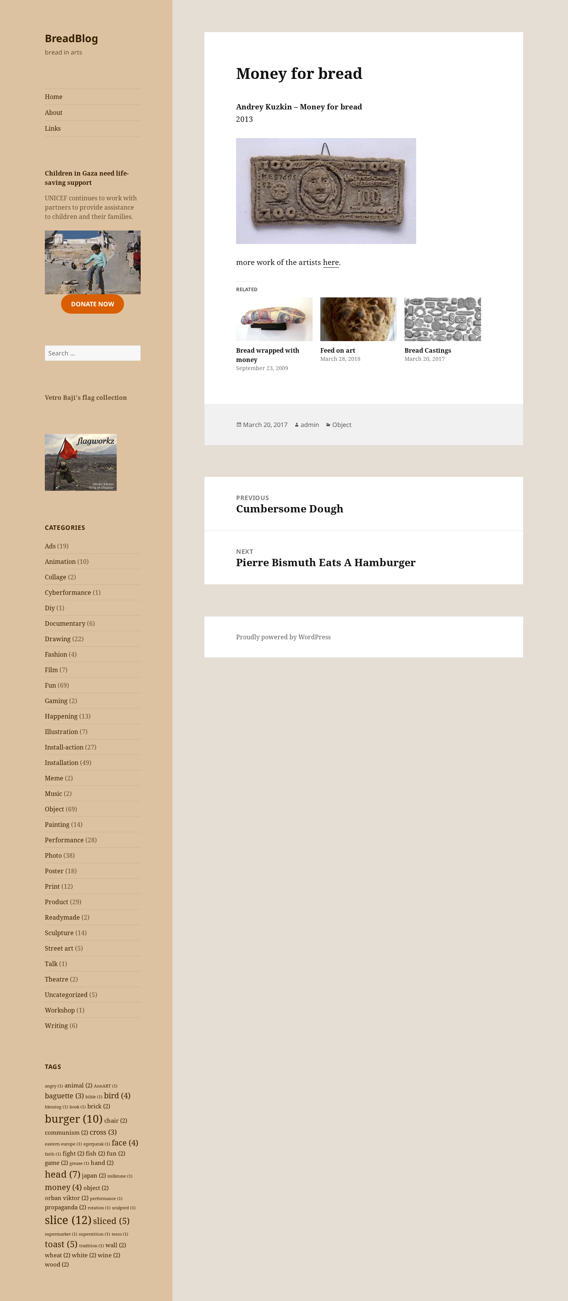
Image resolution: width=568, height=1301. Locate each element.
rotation (99, 1208)
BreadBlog (71, 38)
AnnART (105, 1086)
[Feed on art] (358, 319)
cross (103, 1132)
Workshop (60, 1010)
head (62, 1174)
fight (73, 1153)
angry (54, 1086)
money (63, 1187)
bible (93, 1097)
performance (106, 1198)
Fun (50, 685)
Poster (54, 871)
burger (74, 1118)
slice (68, 1220)
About (54, 112)
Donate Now (92, 304)
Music (53, 793)
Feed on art (337, 350)
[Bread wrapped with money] (274, 319)
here (331, 262)
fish (95, 1153)
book (78, 1107)
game (56, 1162)
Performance (64, 840)
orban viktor (66, 1198)
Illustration (61, 731)
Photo (53, 855)
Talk (51, 964)
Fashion (56, 654)
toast (61, 1244)
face (125, 1142)
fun (116, 1153)
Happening (61, 716)
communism (66, 1132)
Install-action (64, 747)
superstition (94, 1234)
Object (54, 809)
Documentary (65, 623)
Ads (50, 546)
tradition (91, 1245)
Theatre (56, 979)
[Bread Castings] (443, 319)
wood (57, 1264)
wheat (57, 1255)
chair (115, 1120)
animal (78, 1085)
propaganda (65, 1207)
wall (115, 1245)
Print (52, 886)
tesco (120, 1234)
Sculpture (59, 933)
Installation (61, 762)
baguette (64, 1095)
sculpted (124, 1208)
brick (98, 1106)
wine (109, 1255)
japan (94, 1175)
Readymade (62, 917)
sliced (111, 1220)
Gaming (56, 701)
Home (54, 96)
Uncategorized (66, 994)
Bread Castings (428, 350)
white (84, 1255)
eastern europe (63, 1144)
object (96, 1188)
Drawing (58, 639)
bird (117, 1095)
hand (102, 1162)
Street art (59, 948)
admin (310, 424)
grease (79, 1163)
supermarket (61, 1234)
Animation (60, 561)
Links (53, 128)
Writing (56, 1025)
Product (56, 902)
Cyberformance (68, 592)
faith (53, 1154)
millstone (120, 1176)
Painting (57, 824)
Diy (50, 608)
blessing (56, 1107)
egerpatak (96, 1144)
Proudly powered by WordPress (283, 637)
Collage (55, 577)
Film (51, 670)
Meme (54, 778)
